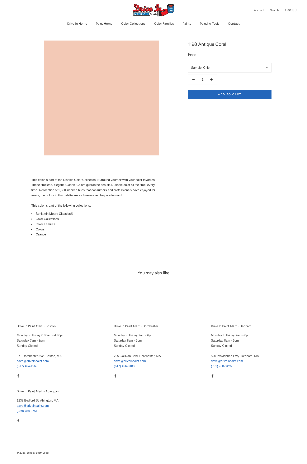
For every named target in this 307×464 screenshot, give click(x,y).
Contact (234, 23)
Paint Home (104, 23)
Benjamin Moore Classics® (54, 213)
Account (259, 10)
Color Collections (133, 23)
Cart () (291, 10)
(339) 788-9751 (27, 411)
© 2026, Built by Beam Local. (33, 452)
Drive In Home (77, 23)
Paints (187, 23)
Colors (40, 229)
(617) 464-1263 (27, 366)
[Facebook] (18, 375)
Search (274, 10)
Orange (41, 234)
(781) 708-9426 (221, 366)
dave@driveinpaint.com (33, 361)
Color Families (164, 23)
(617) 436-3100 (124, 366)
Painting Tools (209, 23)
